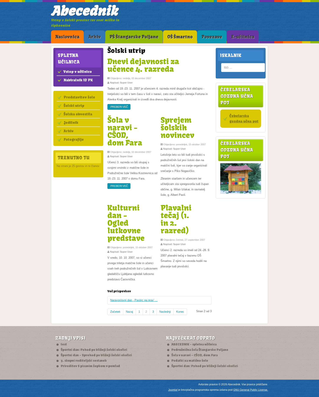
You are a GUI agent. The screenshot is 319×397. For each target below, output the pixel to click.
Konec (180, 311)
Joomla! (173, 389)
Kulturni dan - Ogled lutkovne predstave (126, 223)
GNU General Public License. (250, 389)
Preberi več (119, 106)
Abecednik (84, 11)
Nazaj (129, 311)
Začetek (115, 311)
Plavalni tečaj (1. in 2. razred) (176, 219)
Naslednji (165, 311)
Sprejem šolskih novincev (177, 127)
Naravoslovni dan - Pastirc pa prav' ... (134, 300)
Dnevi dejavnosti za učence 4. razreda (143, 65)
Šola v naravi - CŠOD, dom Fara (124, 131)
